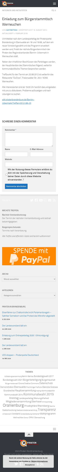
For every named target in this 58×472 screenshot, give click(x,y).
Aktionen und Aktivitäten (14, 10)
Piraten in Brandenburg (14, 306)
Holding (38, 391)
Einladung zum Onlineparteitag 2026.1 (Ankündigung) (25, 335)
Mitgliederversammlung (18, 401)
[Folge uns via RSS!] (54, 200)
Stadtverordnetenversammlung (27, 410)
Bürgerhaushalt (48, 380)
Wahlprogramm (48, 413)
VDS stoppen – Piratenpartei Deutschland (20, 355)
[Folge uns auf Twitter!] (31, 200)
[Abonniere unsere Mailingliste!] (49, 200)
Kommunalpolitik (48, 391)
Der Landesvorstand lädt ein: (14, 325)
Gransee (54, 387)
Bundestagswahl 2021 (13, 380)
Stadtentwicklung (9, 410)
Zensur (26, 418)
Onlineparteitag (47, 402)
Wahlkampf (36, 414)
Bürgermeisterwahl (11, 383)
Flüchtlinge (30, 387)
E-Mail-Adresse (36, 149)
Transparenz (47, 409)
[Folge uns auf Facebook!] (36, 200)
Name (7, 149)
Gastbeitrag (11, 30)
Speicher (52, 406)
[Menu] (54, 3)
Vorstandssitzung (26, 414)
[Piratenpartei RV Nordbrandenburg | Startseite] (10, 3)
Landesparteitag (26, 398)
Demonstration (7, 387)
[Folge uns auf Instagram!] (45, 200)
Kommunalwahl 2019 (38, 394)
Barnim (25, 376)
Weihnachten (18, 417)
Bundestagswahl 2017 (43, 376)
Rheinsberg (43, 406)
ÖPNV (31, 417)
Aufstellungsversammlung (13, 376)
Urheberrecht (7, 414)
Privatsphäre (30, 406)
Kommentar (10, 130)
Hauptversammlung (25, 390)
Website (8, 159)
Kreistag (14, 398)
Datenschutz (46, 383)
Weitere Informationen (39, 461)
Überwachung (39, 417)
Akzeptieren (30, 464)
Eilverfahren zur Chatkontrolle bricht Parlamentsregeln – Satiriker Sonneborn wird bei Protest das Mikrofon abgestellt (28, 314)
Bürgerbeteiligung (32, 380)
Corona (21, 383)
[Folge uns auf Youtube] (40, 200)
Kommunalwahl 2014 (13, 394)
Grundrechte (9, 390)
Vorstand (16, 413)
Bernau (31, 376)
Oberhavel (36, 401)
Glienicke (46, 387)
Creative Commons (31, 383)
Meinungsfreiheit (41, 398)
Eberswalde (20, 387)
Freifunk (38, 387)
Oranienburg (13, 405)
